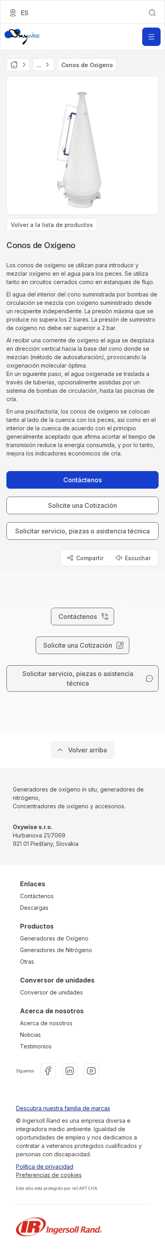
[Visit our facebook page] (48, 1070)
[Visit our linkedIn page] (69, 1070)
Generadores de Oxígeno (54, 938)
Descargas (34, 907)
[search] (152, 13)
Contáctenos (37, 896)
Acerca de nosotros (46, 1023)
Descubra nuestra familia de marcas (63, 1108)
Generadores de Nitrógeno (56, 950)
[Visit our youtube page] (91, 1070)
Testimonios (36, 1046)
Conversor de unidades (51, 992)
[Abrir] (151, 37)
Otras (27, 961)
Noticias (30, 1034)
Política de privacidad (44, 1166)
